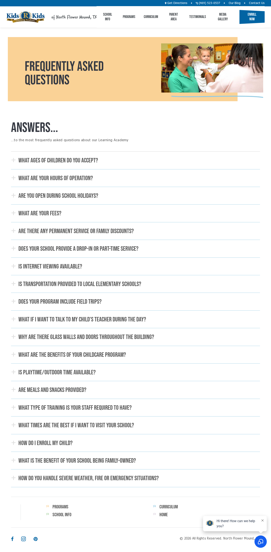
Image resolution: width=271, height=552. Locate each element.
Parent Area (173, 16)
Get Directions (176, 3)
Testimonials (197, 17)
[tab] (135, 160)
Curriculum (151, 17)
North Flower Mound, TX (25, 17)
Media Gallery (223, 16)
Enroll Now (252, 16)
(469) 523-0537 (209, 3)
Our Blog (235, 3)
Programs (129, 17)
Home (163, 514)
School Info (107, 16)
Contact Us (257, 3)
